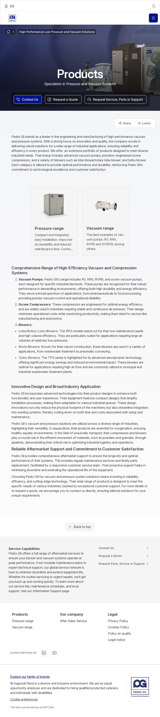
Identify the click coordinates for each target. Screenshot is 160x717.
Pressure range (22, 621)
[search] (153, 6)
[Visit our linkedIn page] (44, 653)
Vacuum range (22, 627)
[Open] (153, 18)
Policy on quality (119, 633)
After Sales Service (73, 621)
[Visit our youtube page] (54, 653)
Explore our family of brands (30, 677)
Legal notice (116, 640)
